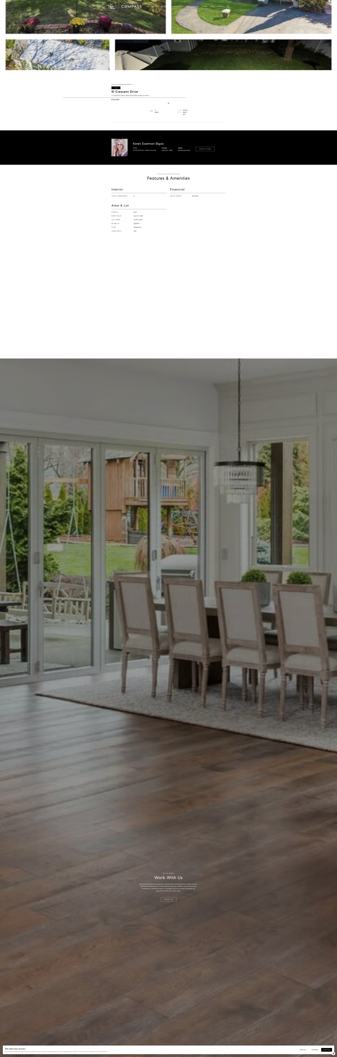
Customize (314, 1049)
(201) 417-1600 (167, 150)
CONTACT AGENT (205, 149)
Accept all (326, 1049)
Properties (165, 6)
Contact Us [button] (168, 899)
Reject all (303, 1049)
